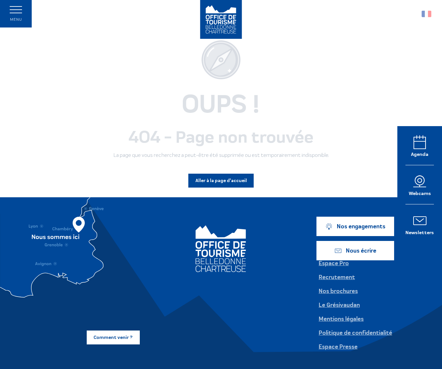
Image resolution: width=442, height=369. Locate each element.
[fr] (427, 13)
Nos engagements (361, 226)
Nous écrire (361, 250)
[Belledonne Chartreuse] (221, 249)
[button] (412, 13)
